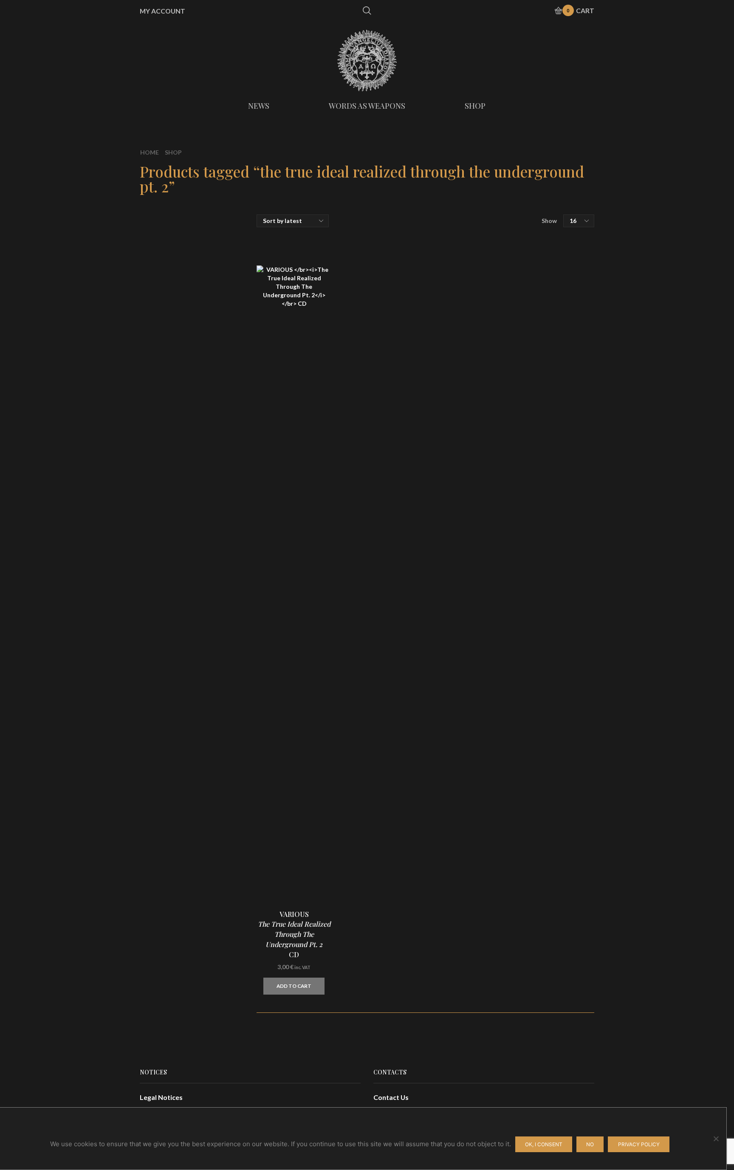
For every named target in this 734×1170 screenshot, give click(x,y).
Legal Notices (161, 1097)
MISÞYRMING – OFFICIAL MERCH (542, 235)
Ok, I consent (543, 1144)
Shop (173, 152)
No (590, 1144)
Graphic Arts (510, 314)
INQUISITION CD (556, 815)
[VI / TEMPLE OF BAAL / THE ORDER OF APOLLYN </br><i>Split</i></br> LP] (505, 567)
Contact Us (391, 1097)
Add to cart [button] (294, 986)
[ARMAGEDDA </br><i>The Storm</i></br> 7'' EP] (505, 516)
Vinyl (498, 266)
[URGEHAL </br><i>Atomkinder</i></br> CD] (505, 669)
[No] (715, 1138)
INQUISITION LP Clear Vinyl (556, 870)
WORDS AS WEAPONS (367, 106)
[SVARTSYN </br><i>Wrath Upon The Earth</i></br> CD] (505, 618)
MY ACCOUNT (162, 11)
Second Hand (511, 356)
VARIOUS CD (294, 934)
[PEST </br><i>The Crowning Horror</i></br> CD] (505, 720)
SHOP (475, 106)
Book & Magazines (519, 328)
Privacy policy (639, 1144)
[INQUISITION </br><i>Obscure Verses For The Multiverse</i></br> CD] (505, 924)
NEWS (258, 106)
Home (149, 152)
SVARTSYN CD (556, 611)
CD (495, 250)
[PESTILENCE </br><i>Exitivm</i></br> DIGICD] (505, 771)
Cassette (504, 283)
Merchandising (513, 297)
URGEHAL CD (546, 662)
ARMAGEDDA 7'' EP (549, 509)
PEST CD (556, 713)
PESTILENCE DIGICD (549, 764)
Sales (498, 342)
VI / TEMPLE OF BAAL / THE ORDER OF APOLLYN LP (556, 560)
